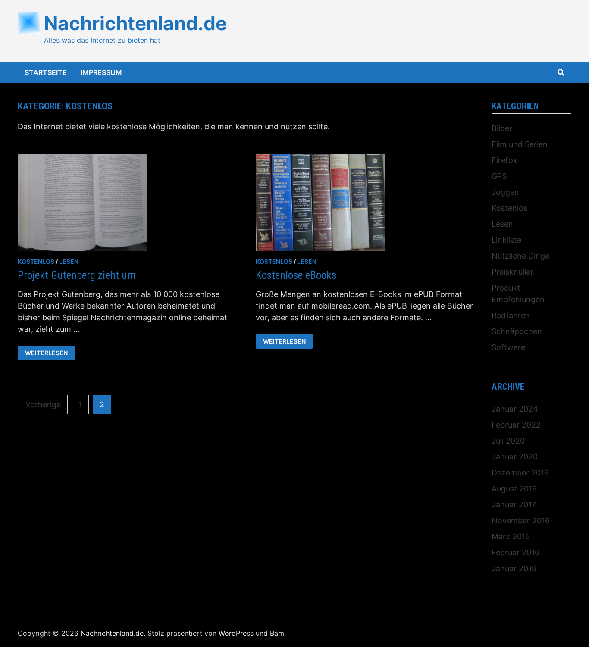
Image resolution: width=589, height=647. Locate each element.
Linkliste (506, 239)
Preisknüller (512, 271)
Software (508, 347)
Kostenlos (36, 261)
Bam (277, 633)
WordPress (236, 633)
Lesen (68, 261)
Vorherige (43, 404)
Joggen (505, 192)
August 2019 (514, 488)
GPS (499, 176)
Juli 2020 (508, 440)
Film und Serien (520, 144)
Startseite (46, 72)
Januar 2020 (515, 456)
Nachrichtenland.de (135, 23)
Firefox (504, 160)
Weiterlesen (46, 353)
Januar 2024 (515, 408)
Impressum (101, 72)
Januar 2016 (514, 568)
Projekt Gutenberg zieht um (76, 275)
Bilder (502, 128)
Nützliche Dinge (520, 255)
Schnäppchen (517, 331)
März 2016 (511, 536)
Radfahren (511, 315)
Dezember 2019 (520, 472)
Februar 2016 (515, 552)
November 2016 (521, 520)
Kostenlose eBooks (296, 275)
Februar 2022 (516, 424)
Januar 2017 (514, 504)
